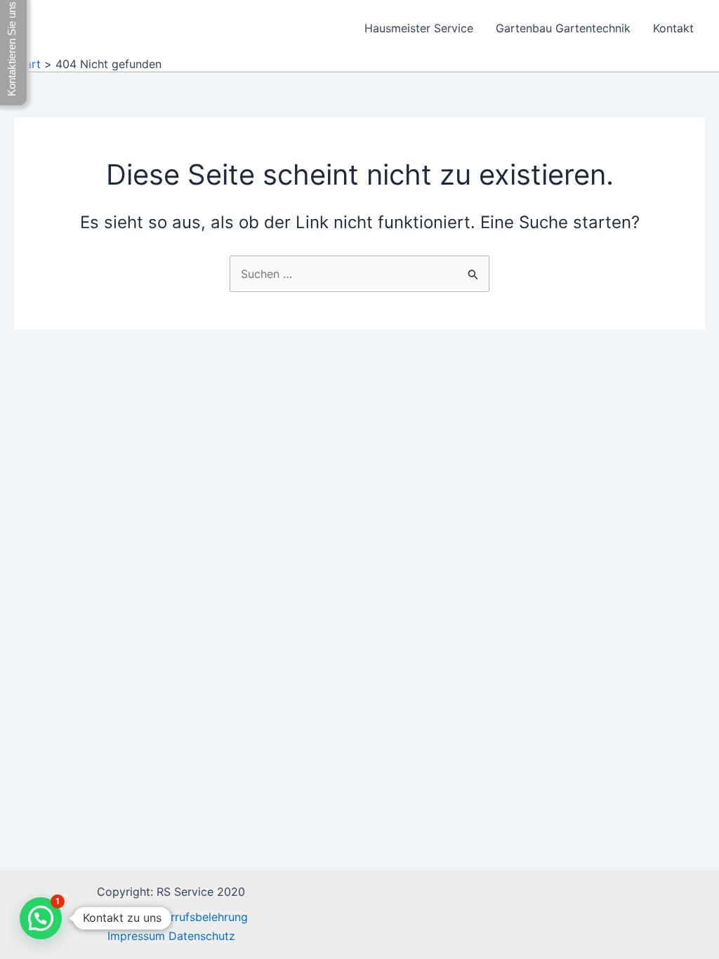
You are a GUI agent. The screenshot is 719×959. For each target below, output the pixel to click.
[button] (41, 918)
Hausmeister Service (418, 28)
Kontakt (673, 28)
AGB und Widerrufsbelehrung (171, 917)
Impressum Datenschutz (171, 936)
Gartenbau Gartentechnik (563, 28)
